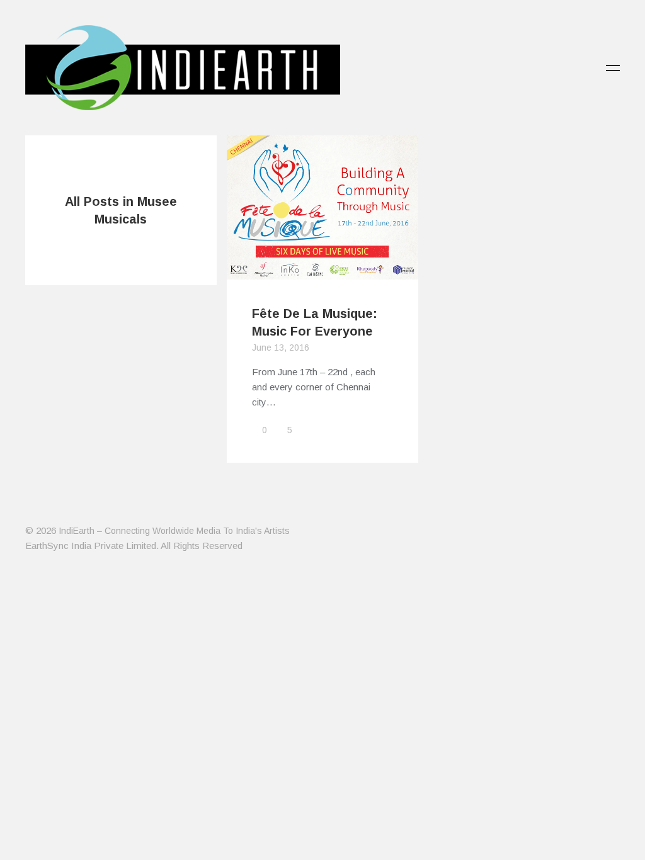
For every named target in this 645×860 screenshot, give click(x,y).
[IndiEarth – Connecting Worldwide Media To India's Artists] (182, 103)
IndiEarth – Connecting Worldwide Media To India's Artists (174, 531)
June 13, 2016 (280, 347)
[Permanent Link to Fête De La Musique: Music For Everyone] (322, 271)
